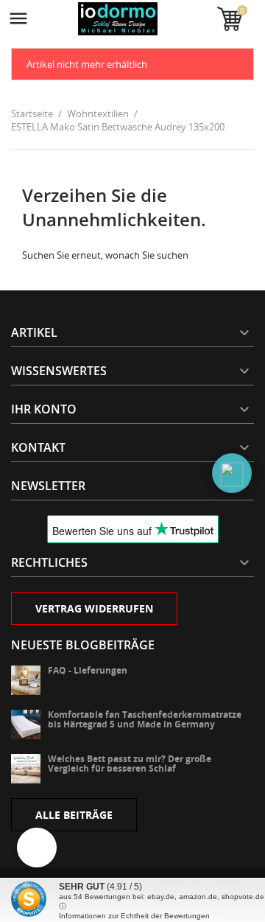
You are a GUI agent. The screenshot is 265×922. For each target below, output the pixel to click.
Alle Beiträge (74, 815)
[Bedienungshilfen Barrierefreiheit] (37, 847)
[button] (232, 473)
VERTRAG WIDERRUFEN (94, 608)
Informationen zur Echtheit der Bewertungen (134, 916)
